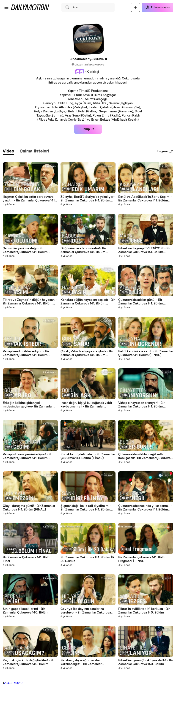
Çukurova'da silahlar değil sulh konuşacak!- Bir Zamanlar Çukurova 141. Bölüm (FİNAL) (144, 456)
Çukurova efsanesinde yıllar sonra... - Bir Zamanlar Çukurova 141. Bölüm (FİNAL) (145, 507)
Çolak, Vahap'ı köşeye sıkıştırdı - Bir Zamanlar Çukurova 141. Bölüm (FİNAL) (86, 353)
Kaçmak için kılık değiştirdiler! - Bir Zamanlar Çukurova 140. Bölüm (29, 662)
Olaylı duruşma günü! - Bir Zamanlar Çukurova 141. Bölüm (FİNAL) (29, 507)
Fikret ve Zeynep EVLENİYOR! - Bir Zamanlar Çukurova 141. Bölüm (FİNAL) (144, 250)
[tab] (8, 151)
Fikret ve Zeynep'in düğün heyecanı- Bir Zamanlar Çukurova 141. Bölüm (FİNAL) (30, 301)
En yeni (162, 151)
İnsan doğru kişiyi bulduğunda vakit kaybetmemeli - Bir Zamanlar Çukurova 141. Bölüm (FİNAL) (86, 404)
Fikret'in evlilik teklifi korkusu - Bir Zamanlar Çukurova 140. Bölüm (144, 610)
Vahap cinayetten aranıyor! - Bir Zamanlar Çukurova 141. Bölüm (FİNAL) (141, 404)
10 (20, 683)
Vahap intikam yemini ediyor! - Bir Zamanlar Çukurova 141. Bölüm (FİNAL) (28, 456)
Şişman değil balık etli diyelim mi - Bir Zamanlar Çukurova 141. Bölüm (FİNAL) (86, 507)
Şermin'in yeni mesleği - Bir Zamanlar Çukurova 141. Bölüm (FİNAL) (25, 250)
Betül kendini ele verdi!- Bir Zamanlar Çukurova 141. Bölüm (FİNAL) (145, 353)
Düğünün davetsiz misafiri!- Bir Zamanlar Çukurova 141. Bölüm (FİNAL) (83, 250)
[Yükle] (135, 7)
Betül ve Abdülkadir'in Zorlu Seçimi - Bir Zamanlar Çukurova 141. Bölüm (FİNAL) (145, 198)
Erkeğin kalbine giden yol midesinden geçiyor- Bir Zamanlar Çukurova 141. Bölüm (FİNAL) (28, 404)
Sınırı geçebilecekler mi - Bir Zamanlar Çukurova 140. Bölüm (26, 610)
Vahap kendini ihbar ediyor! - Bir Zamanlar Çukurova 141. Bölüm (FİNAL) (26, 353)
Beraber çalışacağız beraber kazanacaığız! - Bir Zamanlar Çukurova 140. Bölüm (81, 662)
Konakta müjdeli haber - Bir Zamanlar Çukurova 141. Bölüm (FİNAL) (87, 456)
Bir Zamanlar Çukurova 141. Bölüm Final (27, 559)
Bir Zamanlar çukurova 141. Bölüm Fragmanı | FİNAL (143, 559)
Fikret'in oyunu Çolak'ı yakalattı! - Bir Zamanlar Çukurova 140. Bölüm (145, 662)
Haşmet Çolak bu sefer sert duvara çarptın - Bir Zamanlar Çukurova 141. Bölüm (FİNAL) (29, 198)
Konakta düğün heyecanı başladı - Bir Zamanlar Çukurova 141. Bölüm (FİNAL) (87, 301)
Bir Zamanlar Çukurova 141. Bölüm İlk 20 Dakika (87, 559)
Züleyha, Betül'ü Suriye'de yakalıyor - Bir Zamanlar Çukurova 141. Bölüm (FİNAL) (88, 198)
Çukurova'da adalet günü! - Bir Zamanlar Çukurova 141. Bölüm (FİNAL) (140, 301)
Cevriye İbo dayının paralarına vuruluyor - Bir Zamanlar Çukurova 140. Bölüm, (85, 610)
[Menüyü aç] (6, 7)
